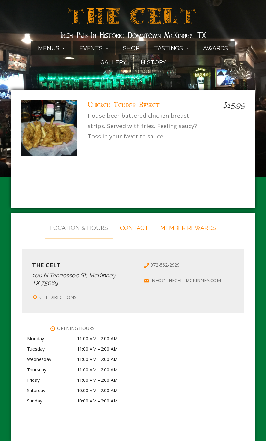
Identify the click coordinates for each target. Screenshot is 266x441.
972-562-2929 (165, 265)
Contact (134, 228)
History (153, 62)
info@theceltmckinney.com (186, 280)
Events (91, 48)
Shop (131, 48)
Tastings (169, 48)
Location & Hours (79, 228)
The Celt (133, 20)
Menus (49, 48)
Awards (215, 48)
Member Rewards (188, 228)
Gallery (113, 62)
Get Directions (58, 297)
